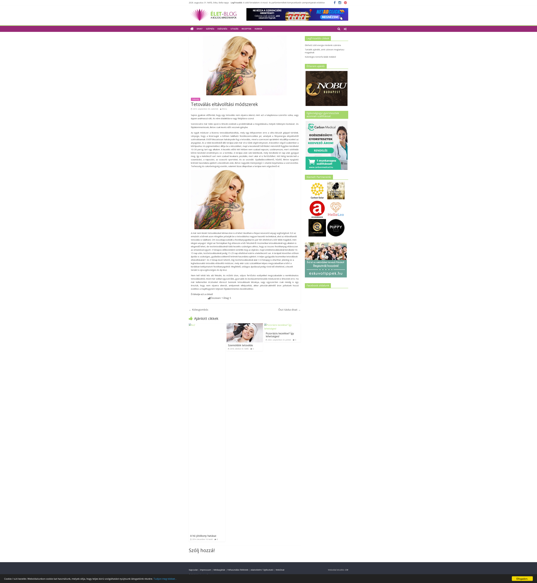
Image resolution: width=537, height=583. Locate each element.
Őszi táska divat (289, 309)
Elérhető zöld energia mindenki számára (323, 45)
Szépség (210, 28)
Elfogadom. (522, 578)
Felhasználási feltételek (237, 569)
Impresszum (205, 569)
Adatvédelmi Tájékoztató (262, 569)
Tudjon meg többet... (165, 578)
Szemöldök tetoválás (240, 345)
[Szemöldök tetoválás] (245, 325)
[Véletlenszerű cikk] (345, 29)
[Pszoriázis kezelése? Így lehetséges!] (282, 325)
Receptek (246, 28)
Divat (200, 28)
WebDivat (280, 569)
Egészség (222, 28)
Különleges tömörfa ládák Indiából (258, 2)
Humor (258, 28)
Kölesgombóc (198, 309)
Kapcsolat (193, 569)
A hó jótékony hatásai (203, 535)
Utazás (234, 28)
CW (346, 569)
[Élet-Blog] (213, 9)
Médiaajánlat (219, 569)
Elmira (224, 109)
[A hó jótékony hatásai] (207, 325)
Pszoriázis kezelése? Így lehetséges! (280, 335)
